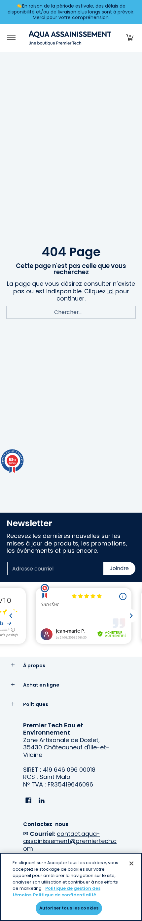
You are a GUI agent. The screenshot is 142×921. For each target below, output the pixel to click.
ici (110, 291)
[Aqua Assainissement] (70, 38)
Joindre (119, 568)
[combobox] (71, 312)
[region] (71, 887)
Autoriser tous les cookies (68, 908)
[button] (129, 38)
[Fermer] (131, 863)
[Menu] (11, 38)
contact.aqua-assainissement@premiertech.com (70, 841)
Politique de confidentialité (64, 895)
